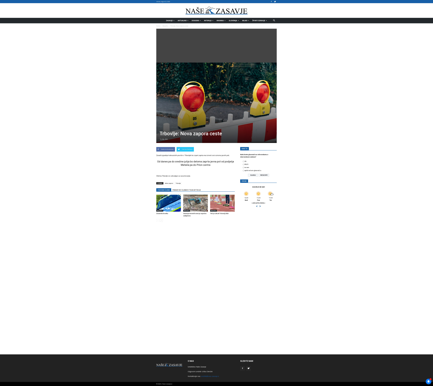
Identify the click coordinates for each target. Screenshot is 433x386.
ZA (245, 161)
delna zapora (169, 183)
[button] (274, 20)
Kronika (220, 20)
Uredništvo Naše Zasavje (197, 367)
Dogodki (195, 20)
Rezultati (264, 175)
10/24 (259, 199)
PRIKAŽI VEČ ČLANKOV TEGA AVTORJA (187, 190)
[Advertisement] (216, 45)
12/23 (247, 199)
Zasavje (169, 20)
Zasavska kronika (162, 213)
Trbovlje (178, 183)
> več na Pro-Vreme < (259, 203)
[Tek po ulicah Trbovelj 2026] (222, 203)
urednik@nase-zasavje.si (210, 376)
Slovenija (233, 20)
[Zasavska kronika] (168, 203)
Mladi (244, 20)
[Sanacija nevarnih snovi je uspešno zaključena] (195, 203)
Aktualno (182, 20)
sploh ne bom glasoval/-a (252, 170)
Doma (158, 26)
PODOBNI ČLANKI (164, 190)
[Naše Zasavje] (216, 11)
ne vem (246, 167)
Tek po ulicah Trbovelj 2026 (219, 213)
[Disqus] (195, 257)
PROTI (246, 164)
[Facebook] (271, 1)
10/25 (271, 199)
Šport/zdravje (258, 20)
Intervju (208, 20)
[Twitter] (275, 1)
